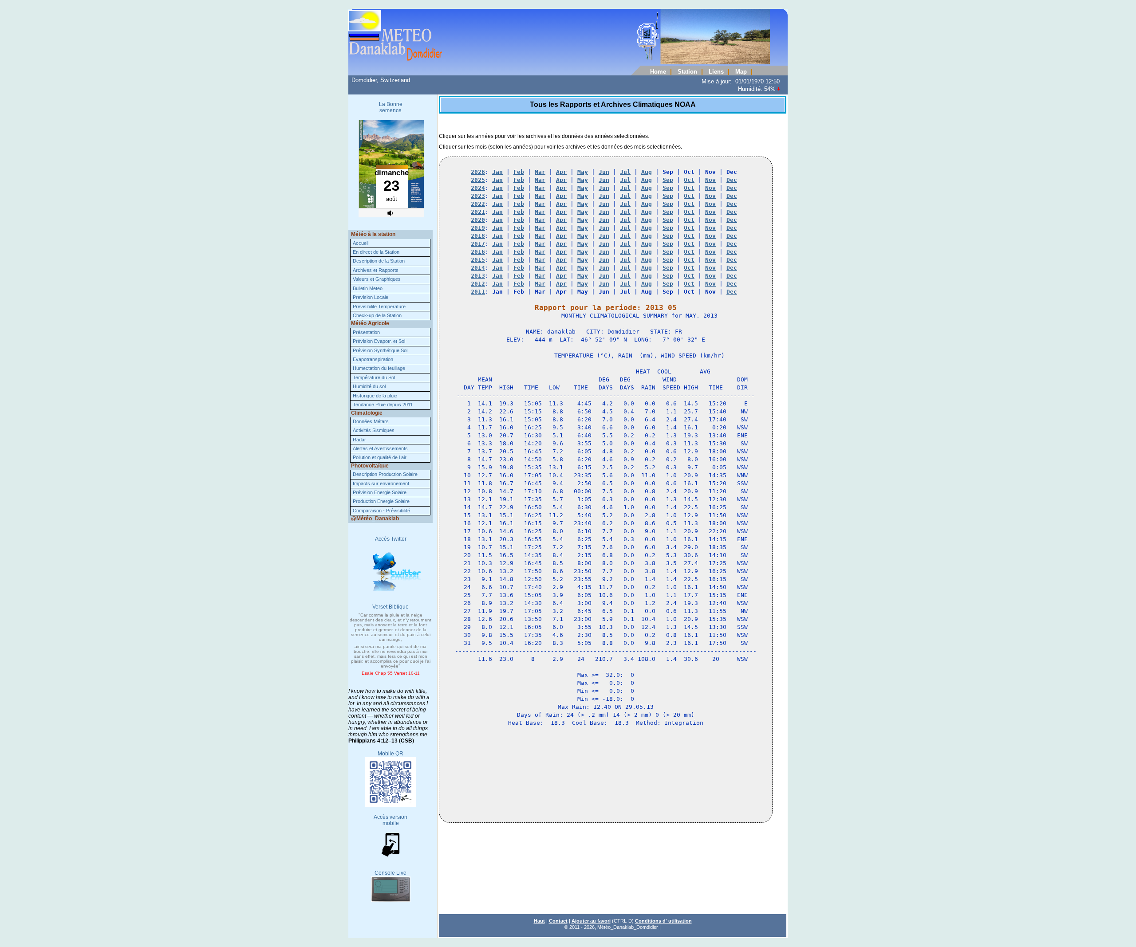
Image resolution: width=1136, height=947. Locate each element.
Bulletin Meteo (368, 288)
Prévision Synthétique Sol (380, 350)
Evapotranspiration (373, 359)
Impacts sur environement (381, 483)
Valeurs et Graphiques (377, 279)
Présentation (366, 332)
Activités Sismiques (373, 430)
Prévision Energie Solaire (379, 492)
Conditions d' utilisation (663, 920)
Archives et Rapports (375, 270)
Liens (716, 72)
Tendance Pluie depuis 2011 (383, 404)
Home (658, 72)
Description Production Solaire (385, 474)
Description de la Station (379, 260)
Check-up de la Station (377, 315)
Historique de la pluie (375, 395)
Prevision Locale (370, 297)
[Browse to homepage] (559, 62)
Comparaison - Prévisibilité (381, 510)
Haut (539, 920)
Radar (359, 439)
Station (687, 72)
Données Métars (371, 421)
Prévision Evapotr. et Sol (379, 341)
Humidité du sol (369, 386)
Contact (558, 920)
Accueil (360, 243)
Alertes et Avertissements (380, 448)
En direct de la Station (376, 252)
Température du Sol (374, 377)
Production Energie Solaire (381, 501)
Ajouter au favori (591, 920)
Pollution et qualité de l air (379, 457)
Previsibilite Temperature (379, 306)
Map (741, 72)
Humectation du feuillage (379, 368)
